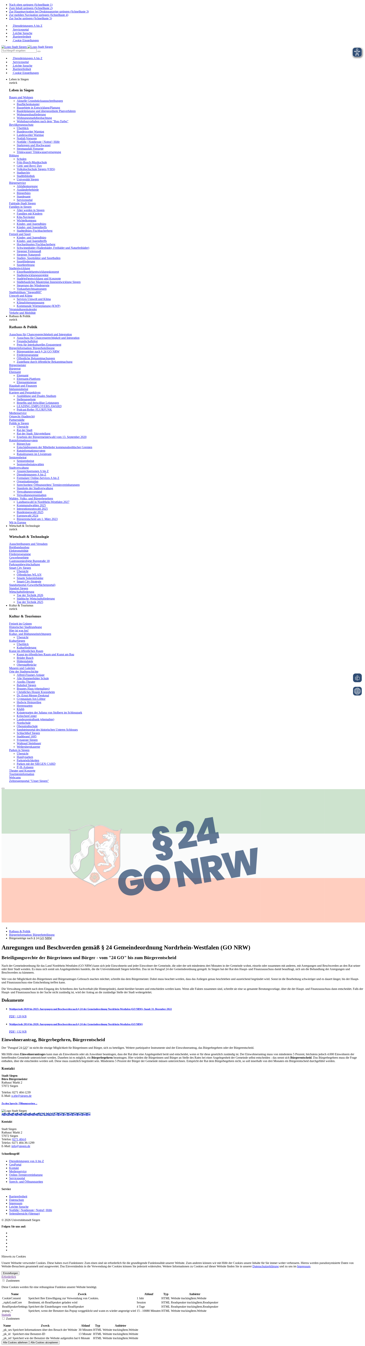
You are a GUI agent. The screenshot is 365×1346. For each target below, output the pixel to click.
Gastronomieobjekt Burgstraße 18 (29, 561)
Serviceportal (20, 29)
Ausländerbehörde (28, 189)
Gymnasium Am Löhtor (31, 698)
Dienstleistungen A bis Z (27, 25)
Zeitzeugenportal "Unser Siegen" (29, 780)
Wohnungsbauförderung (31, 114)
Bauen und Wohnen (21, 97)
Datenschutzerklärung (265, 1266)
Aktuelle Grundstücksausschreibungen (40, 100)
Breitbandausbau (19, 547)
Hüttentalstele (25, 661)
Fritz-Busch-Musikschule (32, 162)
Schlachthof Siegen (28, 733)
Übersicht (22, 426)
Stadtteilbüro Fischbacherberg (34, 230)
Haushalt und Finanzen (23, 385)
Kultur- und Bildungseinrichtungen (30, 633)
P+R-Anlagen (25, 767)
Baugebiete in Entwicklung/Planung (38, 107)
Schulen (21, 158)
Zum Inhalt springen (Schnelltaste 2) (31, 8)
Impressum (15, 1203)
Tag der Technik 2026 (30, 595)
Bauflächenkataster (28, 104)
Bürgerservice (17, 182)
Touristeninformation (21, 774)
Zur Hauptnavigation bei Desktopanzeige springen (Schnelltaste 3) (49, 11)
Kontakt (14, 1168)
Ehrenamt (15, 372)
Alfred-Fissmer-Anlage (30, 675)
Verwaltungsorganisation (31, 495)
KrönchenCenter (27, 716)
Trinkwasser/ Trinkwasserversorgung (39, 152)
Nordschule (24, 722)
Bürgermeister (17, 365)
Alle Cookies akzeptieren (44, 1342)
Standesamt (23, 196)
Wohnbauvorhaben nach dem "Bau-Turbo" (42, 121)
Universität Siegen (28, 179)
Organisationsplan (27, 481)
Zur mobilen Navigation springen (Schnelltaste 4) (38, 15)
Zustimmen (12, 1280)
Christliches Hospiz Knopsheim (36, 692)
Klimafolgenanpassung (30, 302)
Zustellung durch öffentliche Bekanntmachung (44, 361)
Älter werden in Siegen (30, 210)
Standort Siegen (18, 588)
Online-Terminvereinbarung (26, 1174)
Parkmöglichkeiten (28, 760)
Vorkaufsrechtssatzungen (32, 288)
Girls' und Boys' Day (29, 165)
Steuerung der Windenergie (33, 285)
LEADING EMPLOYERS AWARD (39, 406)
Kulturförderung (26, 647)
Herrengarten (25, 705)
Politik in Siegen (19, 423)
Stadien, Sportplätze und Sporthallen (38, 258)
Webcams (15, 777)
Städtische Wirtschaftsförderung (36, 598)
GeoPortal (15, 1164)
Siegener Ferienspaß (29, 251)
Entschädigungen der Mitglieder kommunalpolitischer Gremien (54, 447)
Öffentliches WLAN (29, 574)
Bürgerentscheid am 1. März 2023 (37, 519)
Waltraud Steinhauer (29, 743)
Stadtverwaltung (19, 467)
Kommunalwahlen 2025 (31, 505)
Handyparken (25, 757)
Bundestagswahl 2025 (30, 512)
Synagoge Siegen (27, 739)
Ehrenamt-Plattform (28, 378)
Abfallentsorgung (27, 186)
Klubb (20, 709)
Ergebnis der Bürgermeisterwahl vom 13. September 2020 (51, 437)
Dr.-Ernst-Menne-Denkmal (33, 695)
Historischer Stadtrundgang (25, 627)
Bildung (14, 155)
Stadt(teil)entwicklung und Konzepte (39, 278)
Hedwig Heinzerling (29, 702)
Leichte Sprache (22, 33)
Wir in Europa (17, 522)
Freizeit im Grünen (20, 623)
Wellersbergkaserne (28, 746)
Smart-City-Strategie (29, 581)
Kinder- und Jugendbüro (31, 223)
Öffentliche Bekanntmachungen (36, 358)
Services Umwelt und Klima (34, 299)
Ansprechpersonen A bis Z (33, 471)
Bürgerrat (15, 368)
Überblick (23, 128)
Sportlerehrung (26, 264)
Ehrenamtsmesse (27, 382)
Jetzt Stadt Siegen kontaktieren (20, 1114)
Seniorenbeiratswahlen (30, 464)
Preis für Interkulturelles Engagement (39, 344)
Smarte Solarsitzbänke (30, 578)
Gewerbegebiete (19, 557)
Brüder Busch (25, 657)
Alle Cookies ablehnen (15, 1342)
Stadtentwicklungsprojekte (32, 275)
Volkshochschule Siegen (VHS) (36, 169)
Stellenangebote (26, 399)
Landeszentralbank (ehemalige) (35, 719)
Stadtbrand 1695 (26, 736)
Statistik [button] (6, 1314)
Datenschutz (16, 1199)
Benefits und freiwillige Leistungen (38, 402)
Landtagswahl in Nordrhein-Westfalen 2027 (43, 501)
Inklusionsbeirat (18, 389)
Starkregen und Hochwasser (34, 145)
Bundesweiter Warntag (30, 131)
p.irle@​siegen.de (21, 1095)
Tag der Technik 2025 (30, 602)
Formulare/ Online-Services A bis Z (38, 478)
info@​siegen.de (20, 1146)
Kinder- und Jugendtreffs (32, 227)
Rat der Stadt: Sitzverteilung (33, 433)
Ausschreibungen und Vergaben (28, 543)
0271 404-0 (46, 1114)
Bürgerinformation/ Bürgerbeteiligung (32, 348)
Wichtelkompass (26, 220)
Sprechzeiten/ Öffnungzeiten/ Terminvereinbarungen (48, 484)
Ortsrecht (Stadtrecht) (22, 416)
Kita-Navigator (26, 217)
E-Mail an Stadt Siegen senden (72, 1114)
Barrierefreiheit (21, 36)
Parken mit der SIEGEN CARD (36, 763)
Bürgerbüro (24, 193)
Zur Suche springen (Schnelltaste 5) (30, 18)
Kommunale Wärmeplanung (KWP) (38, 305)
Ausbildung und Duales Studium (36, 396)
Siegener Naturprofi (28, 254)
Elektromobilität (18, 550)
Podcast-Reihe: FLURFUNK (34, 409)
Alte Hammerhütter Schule (33, 678)
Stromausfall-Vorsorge (30, 148)
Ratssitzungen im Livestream (34, 454)
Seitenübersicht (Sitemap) (24, 1213)
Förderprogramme (27, 354)
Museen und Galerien (22, 668)
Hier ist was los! (19, 630)
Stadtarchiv (23, 172)
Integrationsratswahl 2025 (32, 508)
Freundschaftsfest (27, 341)
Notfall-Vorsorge (27, 138)
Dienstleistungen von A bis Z (26, 1161)
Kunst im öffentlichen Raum (26, 651)
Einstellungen (10, 1273)
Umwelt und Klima (20, 295)
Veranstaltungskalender (23, 309)
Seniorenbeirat (17, 457)
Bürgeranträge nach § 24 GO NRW (38, 351)
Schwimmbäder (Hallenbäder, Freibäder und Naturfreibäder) (53, 247)
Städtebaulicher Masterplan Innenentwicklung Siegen (49, 282)
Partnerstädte (17, 419)
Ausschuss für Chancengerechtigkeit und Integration (40, 334)
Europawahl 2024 (27, 515)
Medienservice (18, 413)
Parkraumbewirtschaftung (24, 564)
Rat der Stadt (24, 430)
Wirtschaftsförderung (21, 591)
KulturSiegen (17, 640)
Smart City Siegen (20, 567)
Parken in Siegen (19, 750)
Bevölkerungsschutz (21, 124)
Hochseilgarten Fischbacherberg (36, 244)
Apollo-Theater (26, 681)
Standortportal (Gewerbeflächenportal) (32, 584)
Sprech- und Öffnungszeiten (26, 1181)
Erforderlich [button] (9, 1276)
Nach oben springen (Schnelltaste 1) (30, 4)
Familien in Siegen (20, 206)
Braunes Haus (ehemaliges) (33, 688)
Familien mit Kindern (29, 213)
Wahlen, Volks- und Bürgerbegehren (31, 498)
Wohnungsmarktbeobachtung (34, 117)
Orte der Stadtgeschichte (23, 671)
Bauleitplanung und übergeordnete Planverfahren (46, 111)
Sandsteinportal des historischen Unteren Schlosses (47, 729)
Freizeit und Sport (20, 234)
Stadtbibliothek (26, 176)
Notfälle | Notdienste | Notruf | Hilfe (38, 141)
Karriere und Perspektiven (24, 392)
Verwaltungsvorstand (29, 491)
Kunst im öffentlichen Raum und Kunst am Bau (45, 654)
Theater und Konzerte (22, 770)
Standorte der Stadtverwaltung (35, 488)
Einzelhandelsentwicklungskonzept (38, 271)
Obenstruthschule (27, 726)
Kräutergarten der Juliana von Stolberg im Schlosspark (49, 712)
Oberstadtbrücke (26, 664)
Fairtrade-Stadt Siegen (22, 203)
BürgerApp (23, 443)
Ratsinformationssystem (23, 440)
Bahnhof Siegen (26, 685)
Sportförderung (26, 261)
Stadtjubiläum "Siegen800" (25, 292)
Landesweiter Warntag (30, 135)
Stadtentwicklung (19, 268)
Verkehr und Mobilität (22, 312)
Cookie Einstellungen (25, 40)
